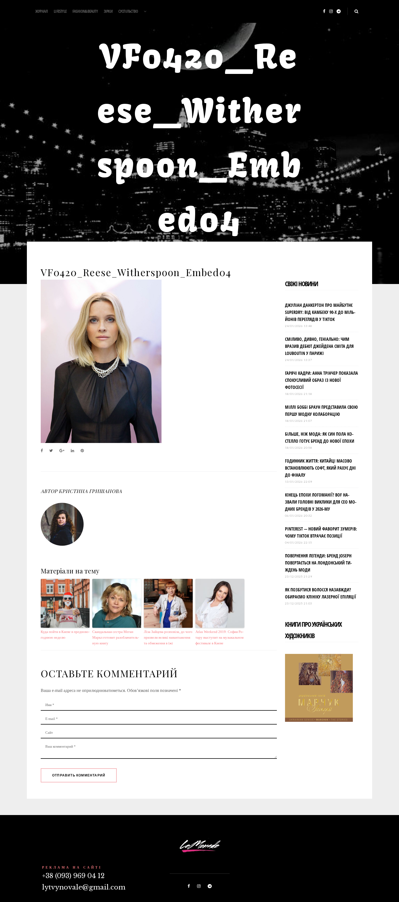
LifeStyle (60, 11)
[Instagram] (331, 11)
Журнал (41, 11)
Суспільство (128, 11)
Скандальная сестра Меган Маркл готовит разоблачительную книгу (115, 637)
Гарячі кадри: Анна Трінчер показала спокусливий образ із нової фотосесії (321, 380)
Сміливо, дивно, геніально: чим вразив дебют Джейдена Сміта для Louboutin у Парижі (319, 346)
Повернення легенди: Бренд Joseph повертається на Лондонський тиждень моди (318, 563)
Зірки (108, 11)
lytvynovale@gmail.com (83, 887)
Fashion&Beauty (85, 11)
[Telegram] (339, 11)
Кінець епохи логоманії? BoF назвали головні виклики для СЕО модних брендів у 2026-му (320, 502)
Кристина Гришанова (90, 491)
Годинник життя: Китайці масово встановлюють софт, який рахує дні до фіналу (320, 468)
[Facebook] (324, 11)
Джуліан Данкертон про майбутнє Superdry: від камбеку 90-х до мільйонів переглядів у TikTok (320, 312)
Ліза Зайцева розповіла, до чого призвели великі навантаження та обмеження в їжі (168, 637)
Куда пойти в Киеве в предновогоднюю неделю (65, 634)
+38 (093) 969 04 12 (73, 876)
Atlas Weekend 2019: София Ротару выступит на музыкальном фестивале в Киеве (219, 637)
